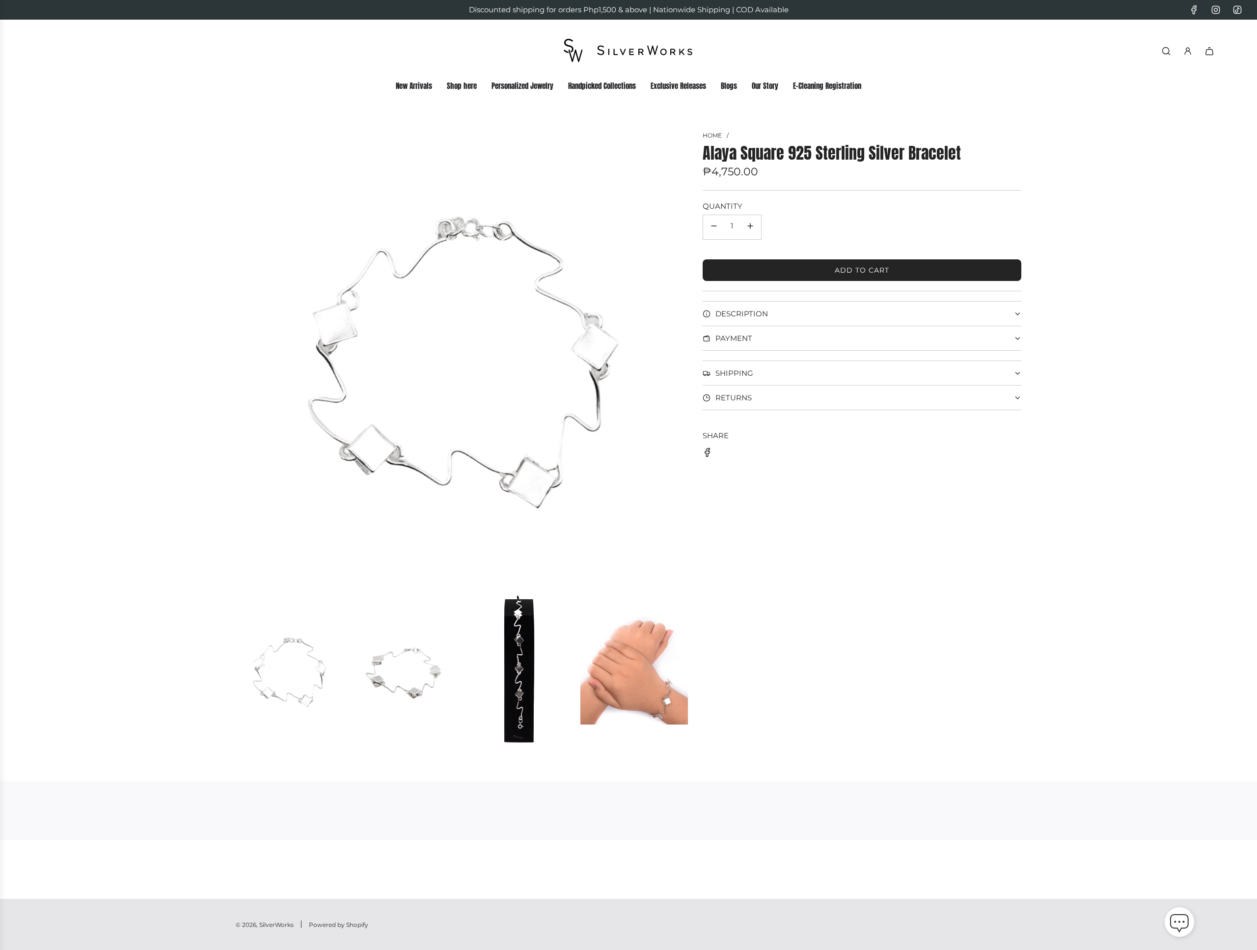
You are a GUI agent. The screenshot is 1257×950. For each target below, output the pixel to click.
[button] (1179, 924)
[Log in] (1188, 51)
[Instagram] (1216, 10)
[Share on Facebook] (707, 454)
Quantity (722, 206)
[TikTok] (1237, 10)
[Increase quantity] (750, 227)
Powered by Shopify (338, 924)
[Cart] (1209, 51)
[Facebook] (1194, 10)
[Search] (1166, 51)
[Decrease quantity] (714, 227)
